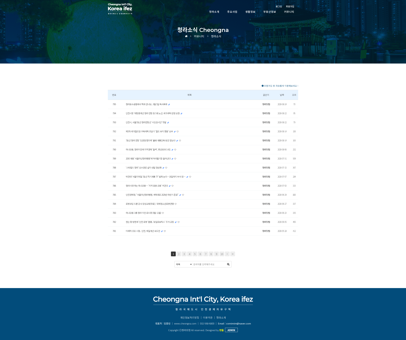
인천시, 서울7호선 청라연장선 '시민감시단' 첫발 (146, 122)
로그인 (279, 6)
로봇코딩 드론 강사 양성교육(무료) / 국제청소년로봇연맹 (150, 203)
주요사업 (232, 11)
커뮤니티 (289, 11)
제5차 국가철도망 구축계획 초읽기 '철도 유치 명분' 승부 (149, 131)
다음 (227, 254)
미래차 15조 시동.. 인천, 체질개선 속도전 (143, 230)
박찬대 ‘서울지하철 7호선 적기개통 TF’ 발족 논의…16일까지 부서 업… (156, 176)
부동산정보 (269, 11)
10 (222, 254)
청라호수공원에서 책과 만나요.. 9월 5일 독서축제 (147, 104)
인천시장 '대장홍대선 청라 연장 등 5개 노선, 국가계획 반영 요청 (153, 113)
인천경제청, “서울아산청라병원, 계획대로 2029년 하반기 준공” (152, 194)
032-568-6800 (207, 323)
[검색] (228, 264)
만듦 (221, 330)
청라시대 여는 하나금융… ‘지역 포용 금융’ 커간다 (147, 185)
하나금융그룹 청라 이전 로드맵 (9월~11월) (143, 212)
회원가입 (290, 6)
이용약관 (208, 317)
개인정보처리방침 (189, 317)
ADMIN (231, 330)
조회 (294, 94)
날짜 (282, 94)
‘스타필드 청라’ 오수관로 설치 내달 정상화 (144, 167)
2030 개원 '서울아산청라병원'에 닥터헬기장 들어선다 (148, 158)
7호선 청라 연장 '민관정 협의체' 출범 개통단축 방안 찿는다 (151, 140)
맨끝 (232, 254)
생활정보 (250, 11)
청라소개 (214, 11)
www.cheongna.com (185, 323)
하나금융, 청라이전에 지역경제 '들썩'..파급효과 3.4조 (148, 149)
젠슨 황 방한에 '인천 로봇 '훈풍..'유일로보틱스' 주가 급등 (150, 221)
